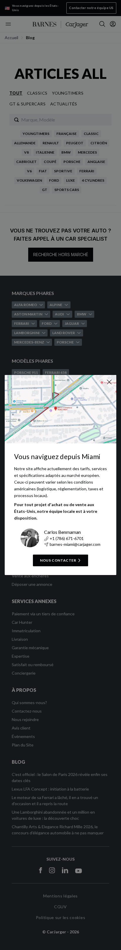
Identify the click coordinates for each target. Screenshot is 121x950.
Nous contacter (58, 560)
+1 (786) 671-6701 (67, 538)
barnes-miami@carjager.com (75, 544)
